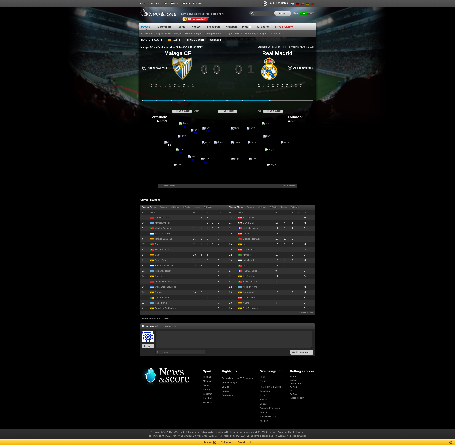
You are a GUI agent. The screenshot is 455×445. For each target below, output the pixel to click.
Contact (263, 404)
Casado (159, 276)
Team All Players (149, 207)
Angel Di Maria (250, 287)
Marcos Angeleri (163, 223)
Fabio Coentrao (250, 281)
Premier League (229, 382)
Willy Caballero (162, 233)
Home (142, 3)
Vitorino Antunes (163, 228)
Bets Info (197, 3)
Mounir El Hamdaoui (165, 281)
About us (264, 421)
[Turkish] (312, 4)
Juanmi (158, 292)
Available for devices (270, 408)
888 (292, 391)
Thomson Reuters (268, 416)
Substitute (208, 207)
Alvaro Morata (249, 297)
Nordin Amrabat (162, 217)
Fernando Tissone (164, 271)
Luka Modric (249, 260)
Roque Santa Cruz (164, 265)
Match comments (151, 319)
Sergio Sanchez (162, 260)
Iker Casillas (249, 276)
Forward (163, 207)
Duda (157, 244)
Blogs (262, 395)
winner (293, 376)
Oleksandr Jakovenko (165, 287)
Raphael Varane (251, 271)
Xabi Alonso (249, 217)
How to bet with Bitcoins (167, 3)
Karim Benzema (250, 228)
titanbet (293, 380)
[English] (292, 4)
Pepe (245, 265)
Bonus (150, 3)
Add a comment (301, 352)
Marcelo (247, 255)
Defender (187, 207)
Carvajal (247, 233)
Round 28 (214, 40)
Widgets (263, 399)
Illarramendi (249, 292)
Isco (245, 244)
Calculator (227, 442)
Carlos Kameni (162, 297)
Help (295, 13)
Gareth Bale (249, 223)
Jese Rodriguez (250, 308)
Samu (158, 255)
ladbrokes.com (297, 398)
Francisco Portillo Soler (166, 308)
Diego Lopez (249, 249)
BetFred (294, 394)
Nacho (246, 303)
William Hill (295, 383)
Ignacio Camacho (163, 239)
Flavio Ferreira (162, 249)
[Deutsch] (307, 4)
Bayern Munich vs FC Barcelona (237, 378)
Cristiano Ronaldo (252, 239)
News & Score (160, 12)
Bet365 (293, 387)
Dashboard (185, 3)
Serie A (225, 391)
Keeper (197, 207)
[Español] (302, 4)
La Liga (225, 387)
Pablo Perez (161, 303)
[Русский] (297, 4)
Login (147, 346)
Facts (166, 319)
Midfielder (175, 207)
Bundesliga (227, 395)
